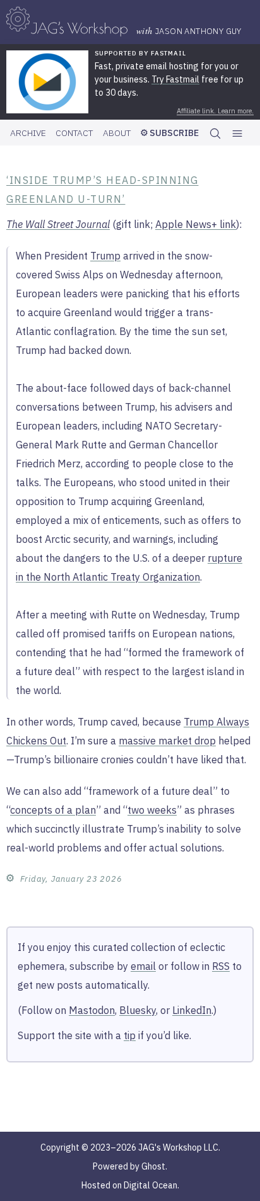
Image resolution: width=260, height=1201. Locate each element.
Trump (105, 255)
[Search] (215, 133)
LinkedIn (191, 1010)
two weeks (152, 810)
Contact (74, 133)
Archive (28, 133)
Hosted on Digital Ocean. (130, 1185)
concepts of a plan (53, 810)
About (117, 133)
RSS (221, 966)
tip (130, 1035)
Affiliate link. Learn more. (215, 110)
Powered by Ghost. (130, 1166)
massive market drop (167, 740)
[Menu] (237, 133)
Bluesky (137, 1010)
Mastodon (92, 1010)
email (143, 966)
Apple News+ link (195, 224)
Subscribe (173, 133)
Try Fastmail (175, 79)
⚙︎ (10, 877)
